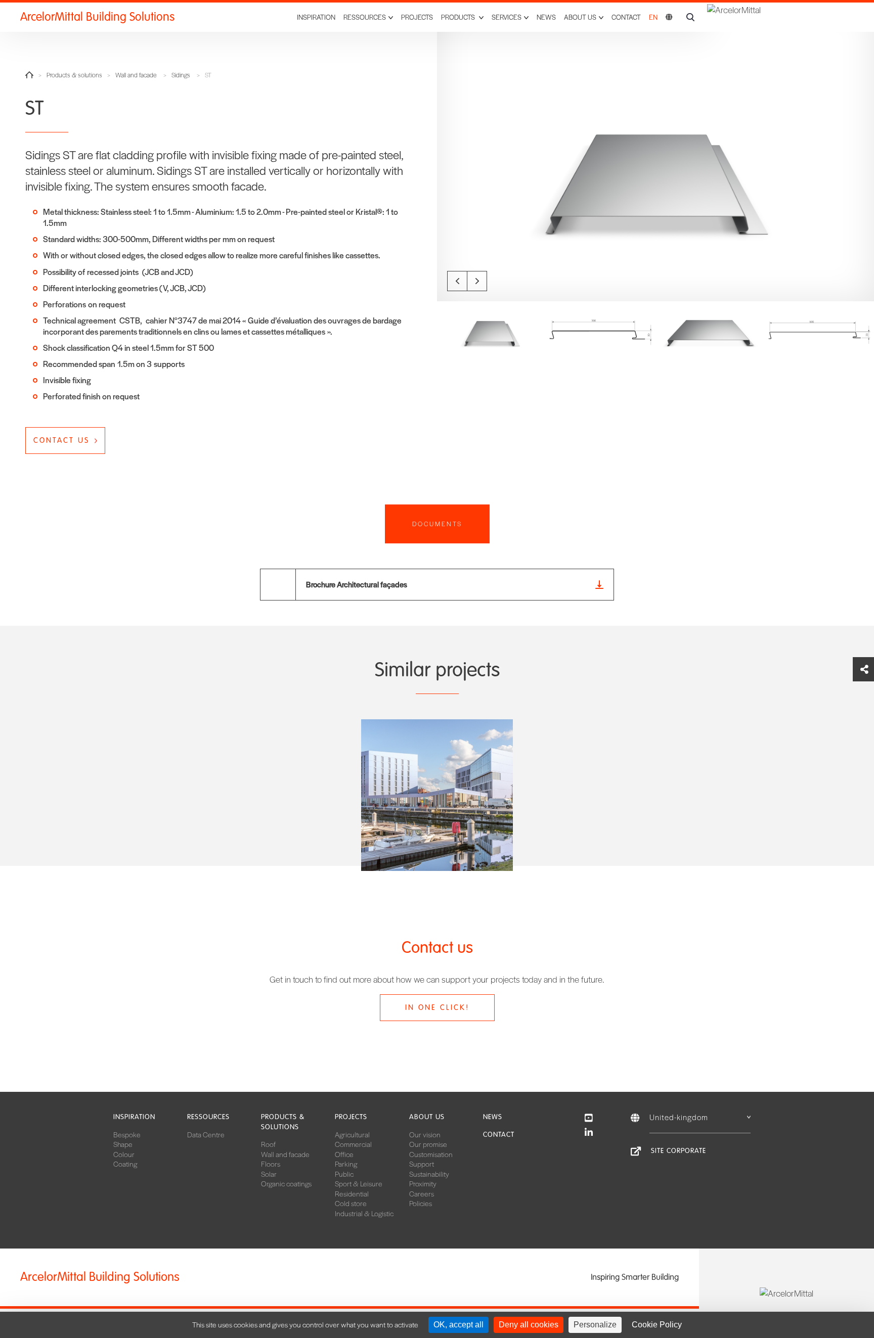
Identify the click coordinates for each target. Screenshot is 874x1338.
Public (344, 1174)
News (546, 17)
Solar (269, 1174)
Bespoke (127, 1134)
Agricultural (352, 1134)
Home (29, 75)
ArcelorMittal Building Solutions (97, 17)
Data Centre (206, 1134)
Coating (125, 1164)
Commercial (353, 1144)
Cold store (351, 1203)
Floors (270, 1164)
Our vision (425, 1134)
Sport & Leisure (358, 1183)
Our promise (428, 1144)
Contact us (61, 440)
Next (477, 281)
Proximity (422, 1183)
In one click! (437, 1007)
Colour (124, 1154)
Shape (123, 1144)
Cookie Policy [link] (657, 1324)
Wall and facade (136, 75)
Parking (346, 1164)
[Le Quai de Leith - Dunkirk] (437, 795)
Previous (457, 281)
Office (344, 1154)
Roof (268, 1144)
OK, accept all (458, 1324)
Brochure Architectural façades (356, 584)
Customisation (431, 1154)
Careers (421, 1193)
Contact (626, 17)
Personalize (595, 1324)
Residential (352, 1193)
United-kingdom (678, 1117)
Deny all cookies (528, 1324)
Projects (417, 17)
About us (427, 1117)
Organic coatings (286, 1183)
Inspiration (316, 17)
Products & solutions (74, 75)
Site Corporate (678, 1150)
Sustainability (429, 1174)
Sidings (180, 75)
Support (421, 1164)
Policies (420, 1203)
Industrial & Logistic (364, 1213)
